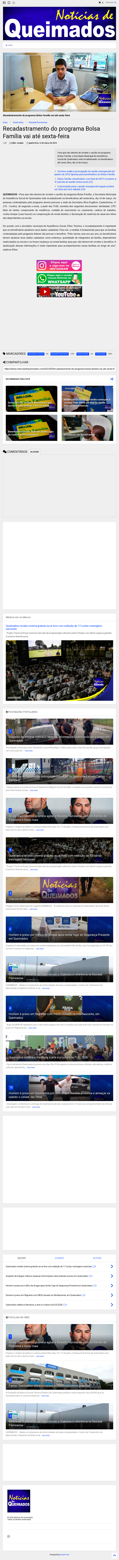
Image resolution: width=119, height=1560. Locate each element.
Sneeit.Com (64, 1555)
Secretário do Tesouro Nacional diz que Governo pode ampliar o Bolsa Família (30, 404)
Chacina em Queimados (24, 899)
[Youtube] (9, 2)
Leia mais (29, 751)
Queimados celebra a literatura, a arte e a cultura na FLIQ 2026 (48, 1057)
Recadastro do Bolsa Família (79, 434)
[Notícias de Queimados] (59, 39)
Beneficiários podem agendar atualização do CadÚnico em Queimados (31, 433)
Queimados (18, 122)
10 (11, 1087)
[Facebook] (4, 2)
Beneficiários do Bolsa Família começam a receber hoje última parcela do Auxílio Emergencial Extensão (87, 402)
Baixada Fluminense (38, 122)
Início (5, 122)
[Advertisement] (27, 168)
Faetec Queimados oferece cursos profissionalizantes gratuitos (49, 1385)
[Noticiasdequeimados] (18, 2)
